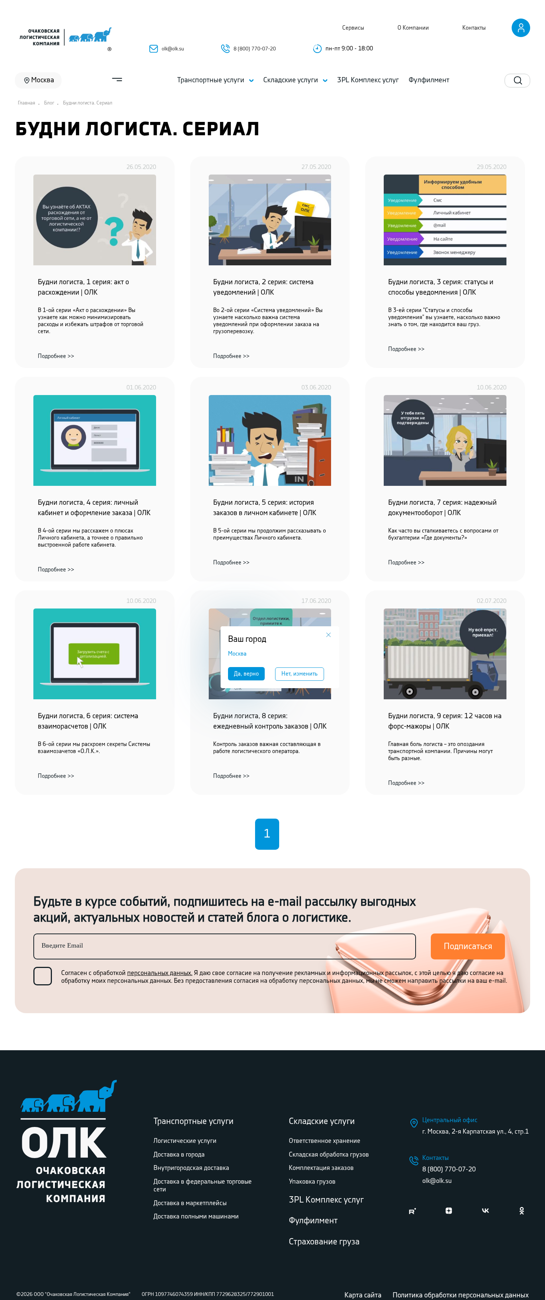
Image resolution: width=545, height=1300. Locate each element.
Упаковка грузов (312, 1182)
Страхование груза (324, 1242)
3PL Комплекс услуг (326, 1200)
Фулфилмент (313, 1221)
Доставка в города (179, 1155)
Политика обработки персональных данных (461, 1295)
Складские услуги (322, 1121)
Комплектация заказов (321, 1168)
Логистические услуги (185, 1141)
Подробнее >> (56, 356)
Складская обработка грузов (329, 1155)
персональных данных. (159, 973)
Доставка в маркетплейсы (190, 1203)
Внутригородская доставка (191, 1168)
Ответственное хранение (324, 1141)
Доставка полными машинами (196, 1217)
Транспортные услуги (193, 1121)
